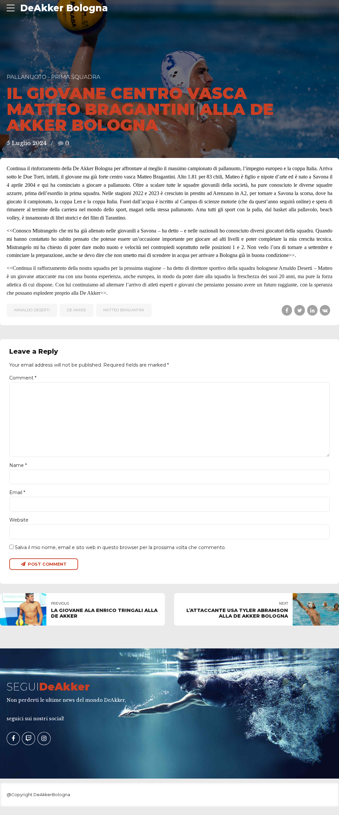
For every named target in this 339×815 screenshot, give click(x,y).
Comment (22, 378)
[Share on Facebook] (287, 310)
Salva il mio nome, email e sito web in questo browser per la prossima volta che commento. (120, 547)
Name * (18, 465)
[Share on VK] (325, 310)
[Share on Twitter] (299, 310)
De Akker (76, 310)
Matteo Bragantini (123, 310)
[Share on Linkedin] (312, 310)
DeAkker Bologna (64, 8)
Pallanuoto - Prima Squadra (53, 77)
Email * (17, 492)
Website (18, 520)
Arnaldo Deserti (32, 310)
